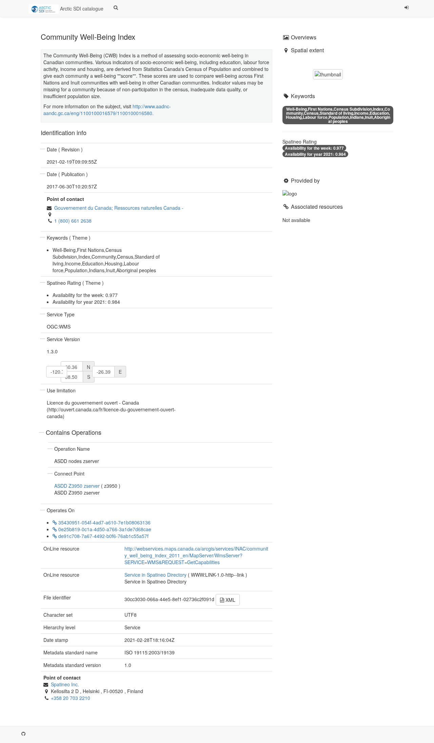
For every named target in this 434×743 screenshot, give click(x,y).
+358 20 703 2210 (70, 697)
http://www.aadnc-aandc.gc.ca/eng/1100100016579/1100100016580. (107, 109)
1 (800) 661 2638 (73, 220)
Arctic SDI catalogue (81, 8)
